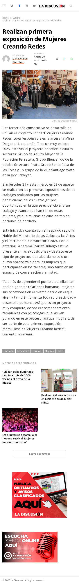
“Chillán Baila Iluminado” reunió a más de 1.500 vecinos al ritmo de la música (18, 377)
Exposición (23, 351)
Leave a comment (39, 453)
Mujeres (49, 351)
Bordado (9, 351)
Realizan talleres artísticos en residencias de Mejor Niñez (58, 398)
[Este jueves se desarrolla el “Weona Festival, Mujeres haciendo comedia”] (20, 410)
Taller (61, 351)
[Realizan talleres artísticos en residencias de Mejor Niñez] (59, 370)
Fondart (37, 351)
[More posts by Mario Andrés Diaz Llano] (6, 57)
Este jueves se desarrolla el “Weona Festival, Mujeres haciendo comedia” (19, 438)
